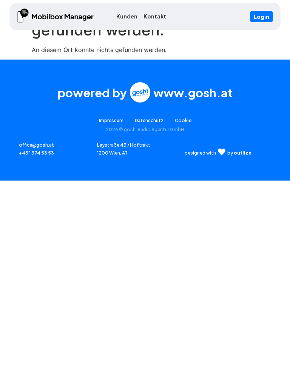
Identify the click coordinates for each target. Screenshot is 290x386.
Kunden (126, 16)
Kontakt (154, 16)
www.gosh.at (193, 92)
